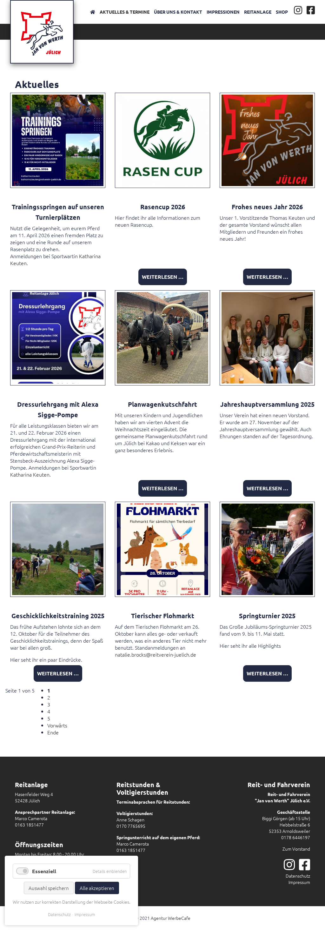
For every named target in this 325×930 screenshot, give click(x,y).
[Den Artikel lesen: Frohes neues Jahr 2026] (267, 139)
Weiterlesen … (162, 276)
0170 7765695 (130, 826)
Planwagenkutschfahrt (162, 404)
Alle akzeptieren (97, 888)
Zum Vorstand (296, 849)
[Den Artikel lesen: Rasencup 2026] (162, 139)
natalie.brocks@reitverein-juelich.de (155, 654)
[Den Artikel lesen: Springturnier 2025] (267, 548)
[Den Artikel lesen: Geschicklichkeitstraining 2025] (57, 548)
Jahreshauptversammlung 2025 (267, 404)
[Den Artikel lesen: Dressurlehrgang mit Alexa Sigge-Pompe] (57, 336)
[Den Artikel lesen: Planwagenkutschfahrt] (162, 336)
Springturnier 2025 (267, 616)
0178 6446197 (295, 837)
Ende (53, 732)
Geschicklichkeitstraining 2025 (57, 616)
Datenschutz (298, 876)
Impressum (299, 882)
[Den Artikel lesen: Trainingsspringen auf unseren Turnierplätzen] (57, 139)
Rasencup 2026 (162, 207)
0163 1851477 (29, 824)
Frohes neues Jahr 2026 (267, 207)
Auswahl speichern (49, 888)
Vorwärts (57, 725)
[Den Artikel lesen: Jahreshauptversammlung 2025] (267, 336)
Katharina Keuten (30, 474)
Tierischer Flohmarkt (162, 616)
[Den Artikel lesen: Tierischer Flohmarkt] (162, 548)
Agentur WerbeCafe (170, 918)
